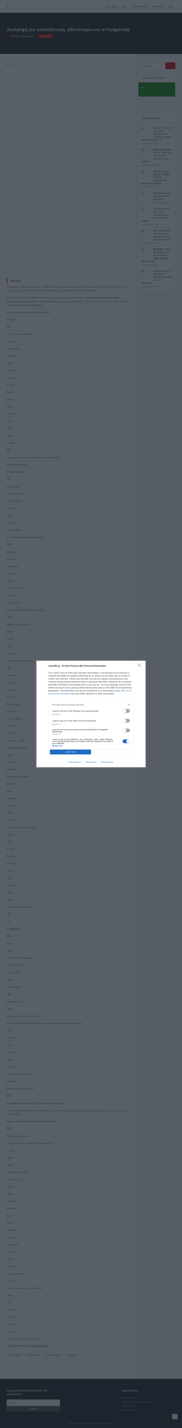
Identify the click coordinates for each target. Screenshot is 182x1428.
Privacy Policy (107, 762)
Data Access (91, 762)
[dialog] (91, 714)
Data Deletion (75, 762)
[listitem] (91, 704)
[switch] (126, 711)
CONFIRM (70, 752)
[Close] (140, 666)
